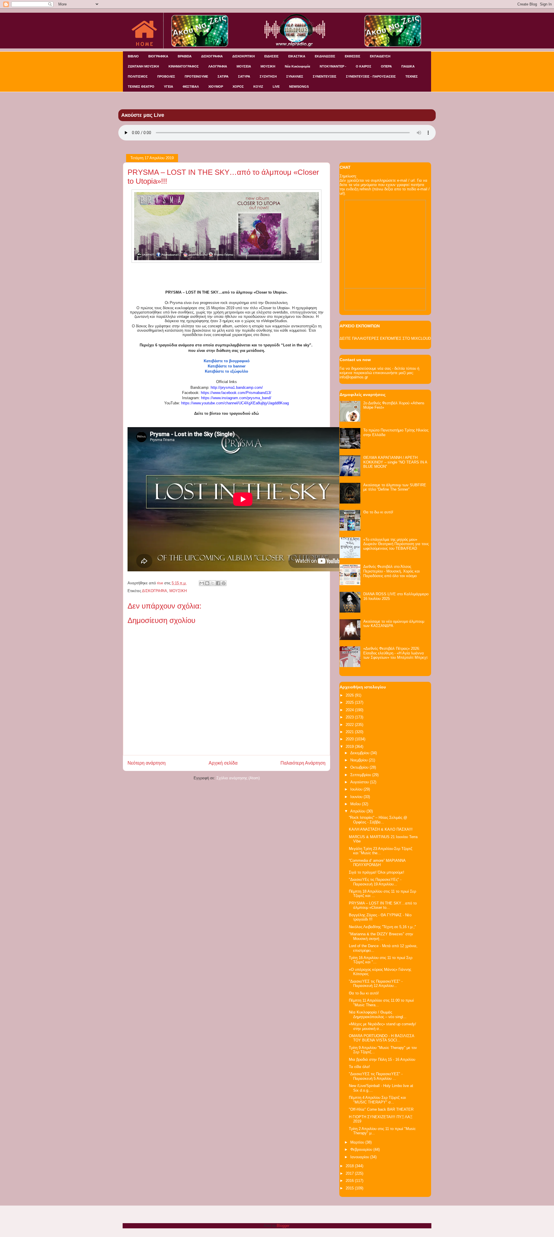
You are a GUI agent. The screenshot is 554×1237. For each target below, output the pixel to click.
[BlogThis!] (207, 583)
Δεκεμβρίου (360, 753)
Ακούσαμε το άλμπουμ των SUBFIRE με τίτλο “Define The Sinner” (394, 487)
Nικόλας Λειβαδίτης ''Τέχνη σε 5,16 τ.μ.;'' (382, 927)
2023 (350, 717)
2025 (350, 702)
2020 (350, 739)
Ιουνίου (357, 797)
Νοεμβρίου (359, 760)
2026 (350, 695)
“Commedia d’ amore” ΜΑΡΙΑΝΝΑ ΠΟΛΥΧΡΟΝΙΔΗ (377, 862)
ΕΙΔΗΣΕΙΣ (271, 56)
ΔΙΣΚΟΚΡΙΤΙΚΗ (243, 56)
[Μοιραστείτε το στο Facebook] (218, 583)
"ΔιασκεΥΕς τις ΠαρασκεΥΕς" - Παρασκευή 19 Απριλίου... (375, 881)
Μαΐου (356, 804)
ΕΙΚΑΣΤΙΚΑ (296, 56)
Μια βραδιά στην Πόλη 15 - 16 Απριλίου (382, 1059)
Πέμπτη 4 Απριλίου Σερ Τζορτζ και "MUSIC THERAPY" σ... (377, 1099)
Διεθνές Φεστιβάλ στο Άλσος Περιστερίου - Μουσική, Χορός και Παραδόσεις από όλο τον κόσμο (391, 571)
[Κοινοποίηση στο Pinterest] (224, 583)
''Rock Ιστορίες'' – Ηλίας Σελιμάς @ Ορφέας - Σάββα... (378, 819)
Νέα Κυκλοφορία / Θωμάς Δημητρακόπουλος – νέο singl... (378, 1014)
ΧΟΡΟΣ (238, 86)
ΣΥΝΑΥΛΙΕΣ (294, 76)
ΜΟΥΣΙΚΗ (268, 66)
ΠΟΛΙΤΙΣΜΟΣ (138, 76)
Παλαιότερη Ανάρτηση (302, 763)
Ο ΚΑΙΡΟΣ (363, 66)
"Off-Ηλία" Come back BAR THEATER (381, 1109)
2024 (350, 710)
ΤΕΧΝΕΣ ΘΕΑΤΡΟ (141, 86)
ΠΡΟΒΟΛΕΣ (166, 76)
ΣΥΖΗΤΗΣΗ (268, 76)
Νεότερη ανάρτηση (147, 763)
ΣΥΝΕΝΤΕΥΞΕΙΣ (324, 76)
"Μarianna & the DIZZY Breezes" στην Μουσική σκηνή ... (381, 936)
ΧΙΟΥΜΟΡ (215, 86)
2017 (350, 1173)
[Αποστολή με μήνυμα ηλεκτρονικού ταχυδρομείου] (202, 583)
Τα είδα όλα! (359, 1067)
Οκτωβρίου (360, 767)
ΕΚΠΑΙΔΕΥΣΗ (380, 56)
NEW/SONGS (299, 86)
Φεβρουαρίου (361, 1149)
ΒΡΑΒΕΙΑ (185, 56)
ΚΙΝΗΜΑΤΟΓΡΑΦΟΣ (184, 66)
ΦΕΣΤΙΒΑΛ (191, 86)
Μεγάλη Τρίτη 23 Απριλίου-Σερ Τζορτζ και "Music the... (380, 850)
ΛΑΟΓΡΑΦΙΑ (217, 66)
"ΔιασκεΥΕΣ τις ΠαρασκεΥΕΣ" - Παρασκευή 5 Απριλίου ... (376, 1076)
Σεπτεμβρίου (361, 775)
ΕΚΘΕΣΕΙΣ (352, 56)
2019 (350, 746)
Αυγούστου (360, 782)
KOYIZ (258, 86)
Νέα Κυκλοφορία (297, 66)
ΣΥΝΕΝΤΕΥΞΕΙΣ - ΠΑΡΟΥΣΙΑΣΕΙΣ (371, 76)
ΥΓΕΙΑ (168, 86)
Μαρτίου (357, 1142)
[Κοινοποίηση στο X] (213, 583)
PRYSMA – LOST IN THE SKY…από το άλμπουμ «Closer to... (383, 905)
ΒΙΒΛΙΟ (133, 56)
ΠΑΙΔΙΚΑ (408, 66)
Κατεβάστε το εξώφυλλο (226, 371)
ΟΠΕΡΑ (386, 66)
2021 (350, 732)
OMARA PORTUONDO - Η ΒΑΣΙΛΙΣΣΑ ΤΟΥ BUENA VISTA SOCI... (381, 1038)
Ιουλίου (357, 789)
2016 (350, 1180)
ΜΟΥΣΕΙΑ (244, 66)
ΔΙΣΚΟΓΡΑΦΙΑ (212, 56)
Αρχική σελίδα (223, 763)
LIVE (276, 86)
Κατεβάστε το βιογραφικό (227, 361)
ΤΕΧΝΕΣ (411, 76)
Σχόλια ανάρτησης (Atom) (238, 778)
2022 (350, 724)
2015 (350, 1188)
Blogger (283, 1225)
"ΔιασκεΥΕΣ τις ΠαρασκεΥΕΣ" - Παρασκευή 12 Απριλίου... (376, 983)
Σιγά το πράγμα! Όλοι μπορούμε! (376, 872)
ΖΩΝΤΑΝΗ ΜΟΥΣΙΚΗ (143, 66)
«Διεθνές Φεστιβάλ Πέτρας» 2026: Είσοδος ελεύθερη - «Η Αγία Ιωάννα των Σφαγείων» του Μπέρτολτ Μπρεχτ (395, 653)
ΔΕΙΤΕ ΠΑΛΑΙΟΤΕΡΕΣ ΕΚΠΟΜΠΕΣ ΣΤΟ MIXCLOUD (385, 338)
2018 (350, 1166)
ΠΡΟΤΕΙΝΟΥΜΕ (196, 76)
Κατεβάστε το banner (227, 366)
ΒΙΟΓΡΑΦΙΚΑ (158, 56)
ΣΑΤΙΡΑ (223, 76)
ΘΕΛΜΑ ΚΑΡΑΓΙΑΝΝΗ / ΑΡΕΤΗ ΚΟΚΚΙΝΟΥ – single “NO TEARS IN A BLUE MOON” (395, 462)
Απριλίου (358, 811)
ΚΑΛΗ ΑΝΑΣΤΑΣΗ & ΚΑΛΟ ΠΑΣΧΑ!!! (381, 829)
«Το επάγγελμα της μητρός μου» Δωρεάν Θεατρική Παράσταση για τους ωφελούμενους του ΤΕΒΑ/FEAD (396, 544)
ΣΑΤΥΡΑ (244, 76)
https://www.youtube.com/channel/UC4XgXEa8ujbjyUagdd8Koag (235, 403)
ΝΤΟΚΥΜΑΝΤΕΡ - (333, 66)
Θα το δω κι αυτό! (378, 512)
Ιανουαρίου (360, 1157)
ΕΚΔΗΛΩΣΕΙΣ (325, 56)
